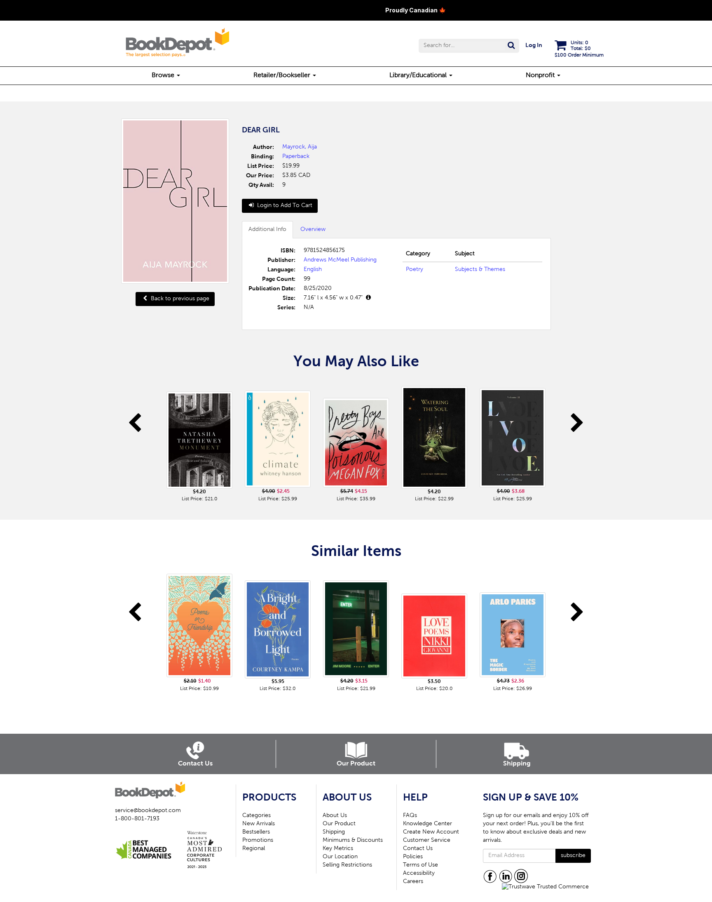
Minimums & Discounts (353, 840)
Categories (256, 816)
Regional (253, 849)
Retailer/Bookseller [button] (282, 75)
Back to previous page (179, 299)
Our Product (339, 824)
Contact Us (418, 849)
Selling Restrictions (347, 865)
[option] (199, 441)
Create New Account (431, 832)
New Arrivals (258, 824)
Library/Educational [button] (418, 75)
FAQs (410, 816)
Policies (413, 857)
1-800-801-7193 (137, 819)
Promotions (257, 840)
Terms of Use (420, 865)
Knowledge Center (427, 824)
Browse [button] (164, 75)
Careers (413, 882)
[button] (469, 46)
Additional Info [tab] (267, 230)
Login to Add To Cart (283, 206)
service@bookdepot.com (148, 811)
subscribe (573, 856)
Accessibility (419, 873)
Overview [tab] (313, 230)
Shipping (334, 832)
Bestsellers (256, 832)
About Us (335, 816)
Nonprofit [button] (541, 75)
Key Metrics (338, 849)
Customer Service (426, 840)
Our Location (340, 857)
